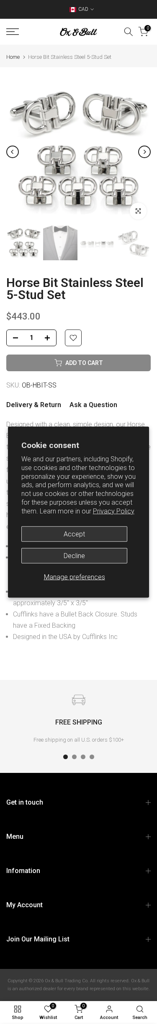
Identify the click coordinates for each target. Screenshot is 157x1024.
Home (13, 57)
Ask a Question (93, 405)
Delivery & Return (33, 405)
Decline (74, 555)
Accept (74, 534)
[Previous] (12, 152)
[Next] (144, 152)
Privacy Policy (113, 511)
